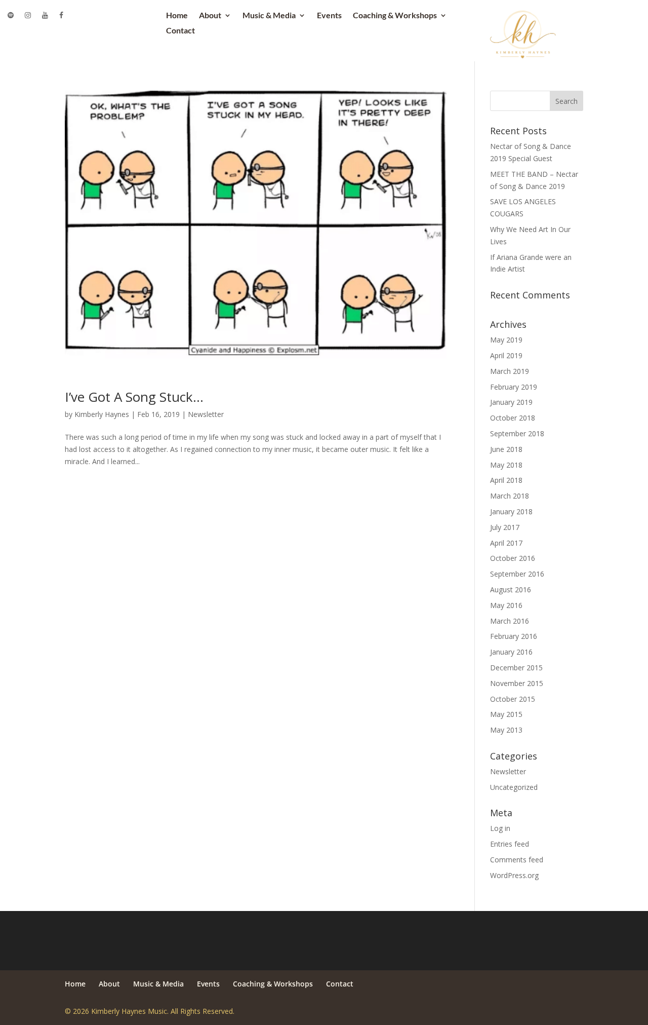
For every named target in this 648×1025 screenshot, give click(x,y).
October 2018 (512, 418)
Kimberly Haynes (101, 414)
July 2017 (504, 527)
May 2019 (506, 340)
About (210, 16)
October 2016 (512, 558)
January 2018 (511, 511)
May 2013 (506, 730)
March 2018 (509, 496)
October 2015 (512, 699)
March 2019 (509, 371)
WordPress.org (514, 875)
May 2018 (506, 465)
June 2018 (506, 449)
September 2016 (517, 574)
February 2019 (513, 387)
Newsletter (206, 414)
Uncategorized (514, 787)
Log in (500, 828)
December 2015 (516, 667)
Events (329, 16)
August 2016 (510, 589)
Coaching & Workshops (395, 16)
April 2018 (506, 480)
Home (177, 16)
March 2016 (509, 621)
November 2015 (516, 683)
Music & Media (269, 16)
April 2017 (506, 543)
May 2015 (506, 714)
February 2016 (513, 636)
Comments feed (516, 859)
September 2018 (517, 433)
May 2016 (506, 605)
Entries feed (509, 844)
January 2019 (511, 402)
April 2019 (506, 355)
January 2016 (511, 652)
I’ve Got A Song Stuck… (134, 397)
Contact (180, 31)
